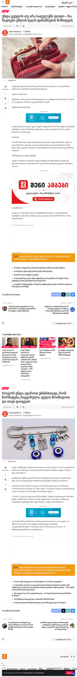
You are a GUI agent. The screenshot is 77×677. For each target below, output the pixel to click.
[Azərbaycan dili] (64, 3)
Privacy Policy (28, 673)
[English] (66, 3)
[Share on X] (17, 26)
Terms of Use (40, 673)
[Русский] (70, 3)
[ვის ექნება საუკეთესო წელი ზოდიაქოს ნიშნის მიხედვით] (66, 342)
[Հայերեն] (62, 3)
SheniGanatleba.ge (15, 31)
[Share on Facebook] (14, 26)
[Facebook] (71, 656)
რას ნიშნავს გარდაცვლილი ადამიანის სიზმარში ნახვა (34, 599)
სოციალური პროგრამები (47, 346)
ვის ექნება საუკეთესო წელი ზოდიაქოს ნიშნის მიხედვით (66, 352)
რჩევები (5, 11)
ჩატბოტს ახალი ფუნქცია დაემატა (26, 275)
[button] (69, 672)
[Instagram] (74, 656)
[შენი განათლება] (7, 2)
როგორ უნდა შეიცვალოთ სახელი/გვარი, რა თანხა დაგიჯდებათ (38, 582)
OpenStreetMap (17, 252)
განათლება (6, 346)
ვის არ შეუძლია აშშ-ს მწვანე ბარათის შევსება (47, 352)
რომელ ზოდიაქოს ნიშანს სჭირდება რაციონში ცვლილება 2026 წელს (40, 603)
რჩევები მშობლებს (46, 344)
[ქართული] (68, 3)
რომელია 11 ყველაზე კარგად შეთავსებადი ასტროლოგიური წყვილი (39, 268)
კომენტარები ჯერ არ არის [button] (63, 323)
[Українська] (71, 3)
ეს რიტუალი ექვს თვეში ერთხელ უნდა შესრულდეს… (33, 271)
